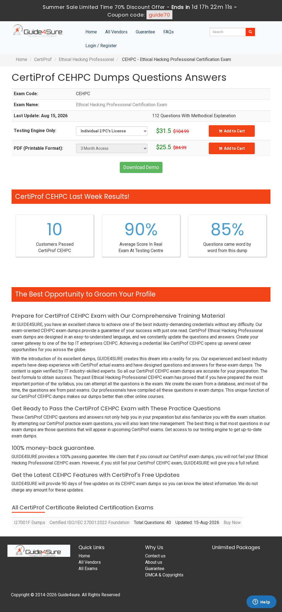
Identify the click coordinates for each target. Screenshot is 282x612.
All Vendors (116, 31)
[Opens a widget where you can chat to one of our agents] (261, 602)
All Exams (87, 568)
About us (153, 562)
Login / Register (101, 45)
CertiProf (43, 59)
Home (91, 31)
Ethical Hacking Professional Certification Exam (121, 104)
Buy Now (232, 522)
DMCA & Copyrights (164, 575)
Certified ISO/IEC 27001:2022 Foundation (89, 522)
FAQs (168, 31)
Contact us (155, 555)
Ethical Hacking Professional (86, 59)
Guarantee (145, 31)
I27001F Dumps (29, 522)
